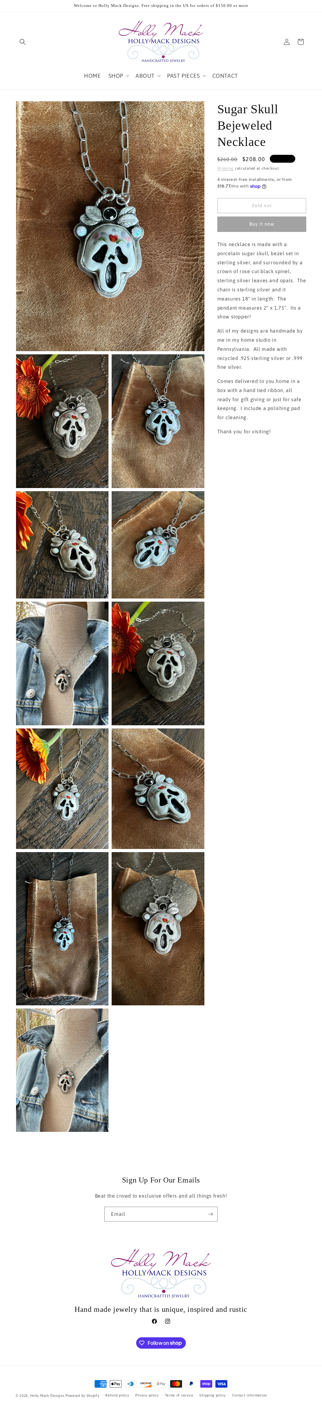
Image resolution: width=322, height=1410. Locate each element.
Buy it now (261, 224)
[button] (23, 42)
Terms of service (179, 1395)
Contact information (249, 1395)
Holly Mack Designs (47, 1395)
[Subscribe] (210, 1214)
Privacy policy (147, 1395)
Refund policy (117, 1395)
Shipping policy (212, 1395)
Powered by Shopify (82, 1395)
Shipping (225, 168)
